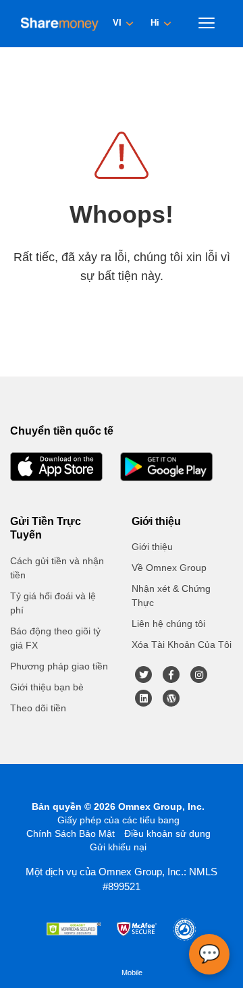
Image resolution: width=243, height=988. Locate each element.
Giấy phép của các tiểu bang (118, 820)
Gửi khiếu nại (118, 847)
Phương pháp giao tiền (59, 666)
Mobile (132, 972)
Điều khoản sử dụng (167, 833)
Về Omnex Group (169, 567)
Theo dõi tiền (38, 708)
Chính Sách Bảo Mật (70, 833)
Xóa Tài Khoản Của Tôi (182, 644)
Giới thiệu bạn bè (47, 687)
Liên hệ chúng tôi (168, 623)
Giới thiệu (152, 546)
